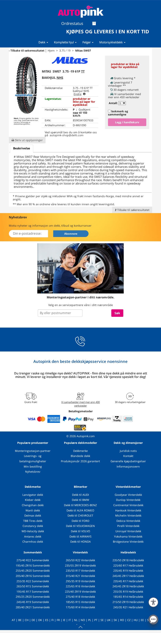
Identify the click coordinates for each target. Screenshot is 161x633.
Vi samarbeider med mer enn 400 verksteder (80, 403)
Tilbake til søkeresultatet (27, 50)
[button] (153, 601)
